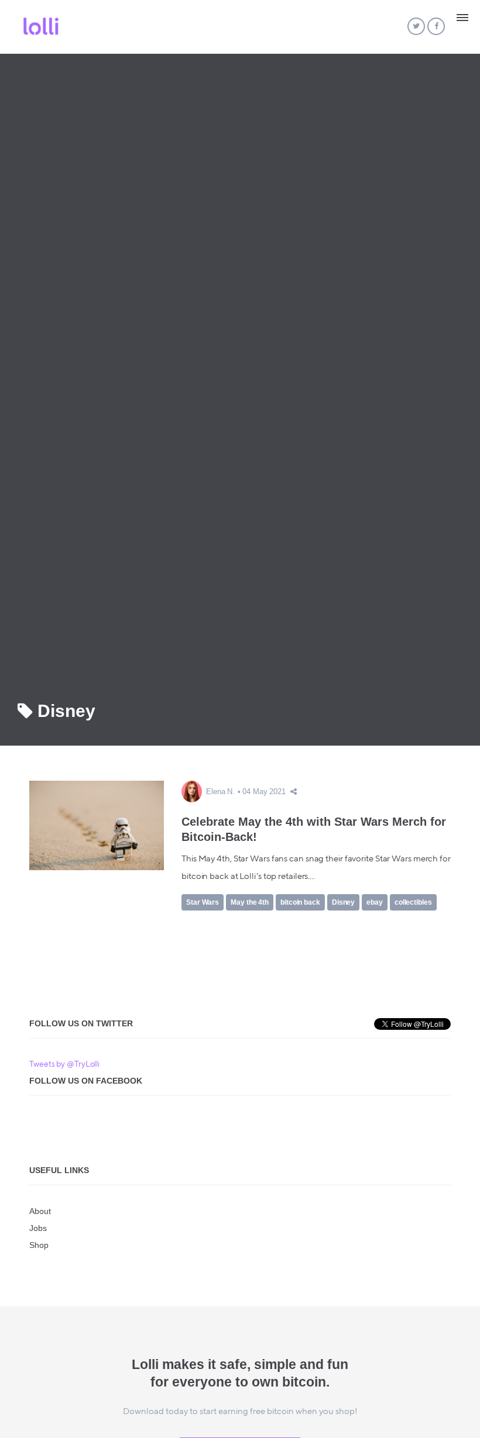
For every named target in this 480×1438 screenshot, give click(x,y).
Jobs (38, 1228)
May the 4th (250, 902)
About (40, 1211)
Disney (343, 902)
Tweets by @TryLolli (64, 1064)
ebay (374, 902)
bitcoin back (300, 902)
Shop (39, 1245)
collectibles (413, 902)
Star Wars (202, 902)
